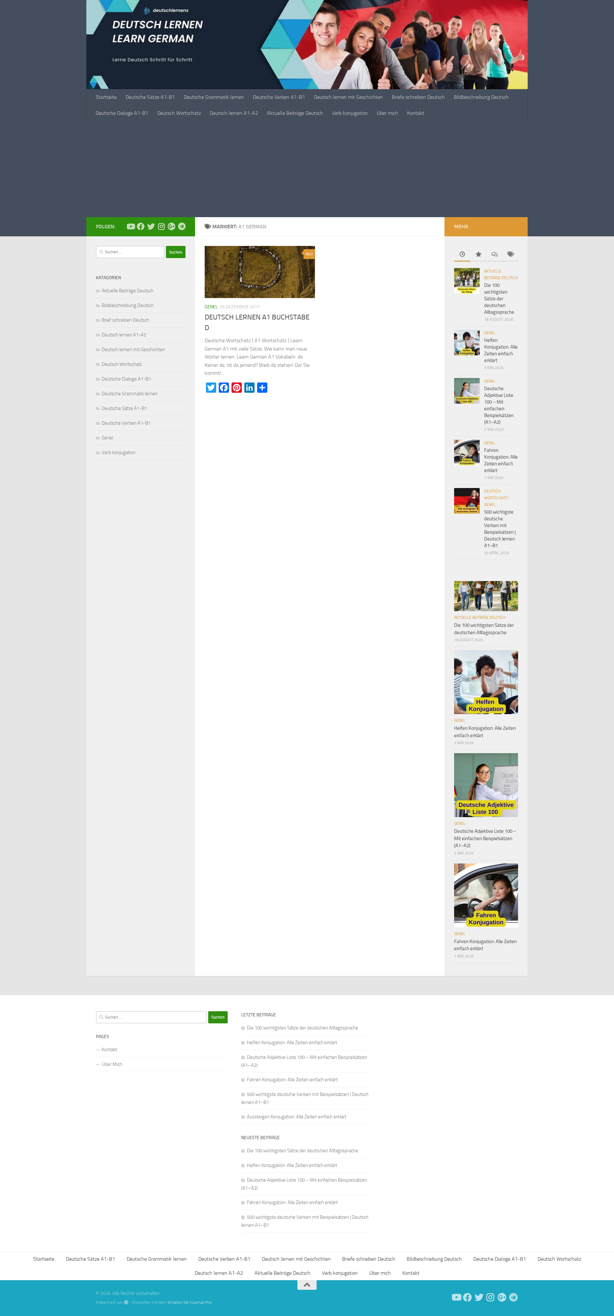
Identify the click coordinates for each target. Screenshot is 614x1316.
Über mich (387, 113)
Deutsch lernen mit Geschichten (348, 97)
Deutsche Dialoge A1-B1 (122, 113)
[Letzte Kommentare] (494, 255)
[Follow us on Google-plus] (171, 226)
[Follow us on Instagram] (161, 226)
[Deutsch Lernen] (130, 226)
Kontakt (415, 113)
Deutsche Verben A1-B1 (279, 97)
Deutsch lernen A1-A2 (234, 113)
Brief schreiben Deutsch (125, 320)
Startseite (106, 97)
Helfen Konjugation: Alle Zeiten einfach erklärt (292, 1042)
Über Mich (112, 1064)
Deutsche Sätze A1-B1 (150, 97)
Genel (211, 307)
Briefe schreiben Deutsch (418, 97)
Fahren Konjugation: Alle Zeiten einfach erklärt (292, 1080)
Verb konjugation (350, 113)
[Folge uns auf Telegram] (181, 226)
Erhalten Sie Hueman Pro (190, 1302)
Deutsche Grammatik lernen (214, 97)
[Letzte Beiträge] (462, 255)
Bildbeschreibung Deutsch (481, 97)
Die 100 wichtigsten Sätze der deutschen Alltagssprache (499, 298)
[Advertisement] (307, 169)
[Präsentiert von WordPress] (126, 1302)
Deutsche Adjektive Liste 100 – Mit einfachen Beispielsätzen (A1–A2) (485, 838)
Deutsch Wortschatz (179, 113)
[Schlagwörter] (510, 255)
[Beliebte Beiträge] (478, 255)
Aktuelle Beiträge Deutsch (295, 113)
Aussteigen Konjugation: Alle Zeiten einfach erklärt (296, 1117)
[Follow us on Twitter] (151, 226)
